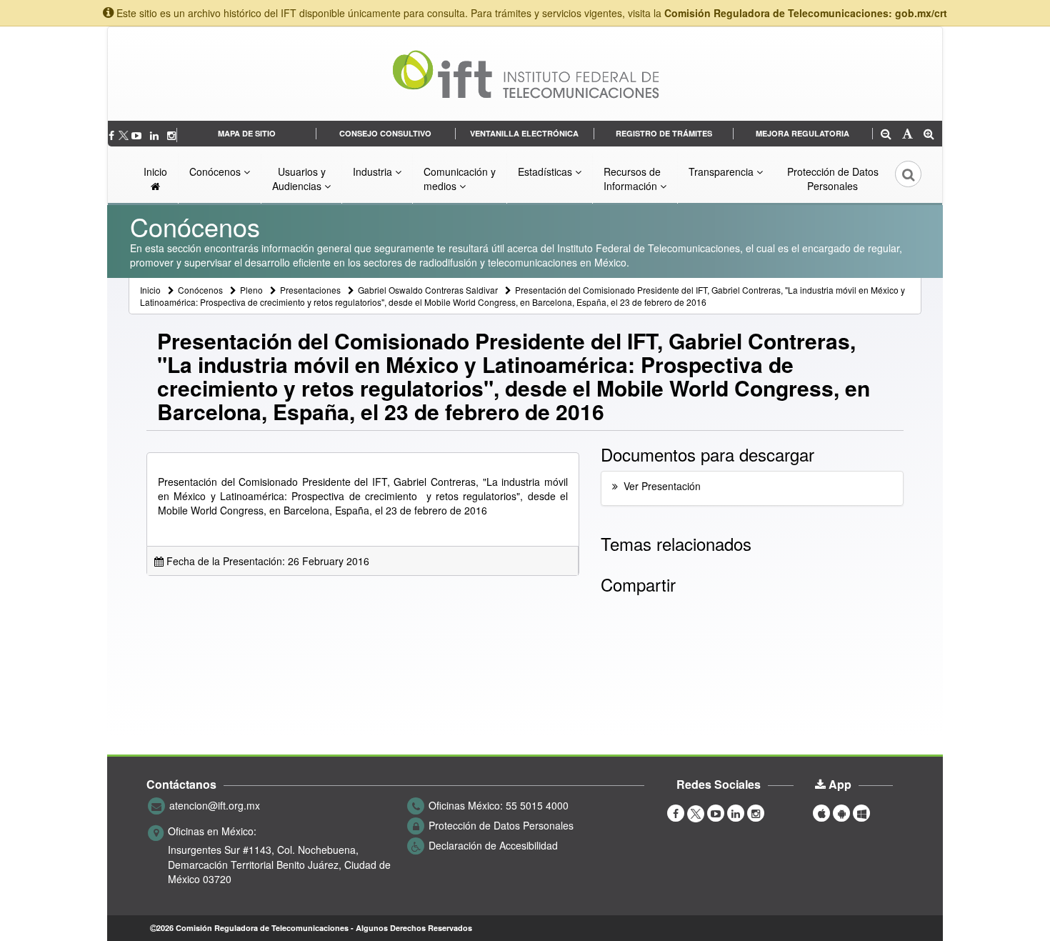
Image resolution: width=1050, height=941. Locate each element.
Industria (374, 171)
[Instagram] (171, 135)
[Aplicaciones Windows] (861, 812)
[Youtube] (137, 135)
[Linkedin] (155, 135)
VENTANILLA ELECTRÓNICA (524, 133)
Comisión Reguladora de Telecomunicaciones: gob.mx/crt (805, 13)
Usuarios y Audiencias (299, 178)
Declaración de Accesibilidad (493, 845)
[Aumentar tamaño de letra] (929, 134)
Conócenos (216, 171)
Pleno (251, 290)
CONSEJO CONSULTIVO (385, 133)
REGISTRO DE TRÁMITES (664, 133)
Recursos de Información (632, 178)
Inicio (155, 171)
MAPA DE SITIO (247, 133)
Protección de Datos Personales (833, 178)
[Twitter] (124, 135)
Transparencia (722, 171)
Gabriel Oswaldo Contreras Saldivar (428, 290)
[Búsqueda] (898, 179)
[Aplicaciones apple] (821, 812)
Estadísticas (546, 171)
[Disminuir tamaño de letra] (886, 134)
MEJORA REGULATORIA (802, 133)
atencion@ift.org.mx (214, 805)
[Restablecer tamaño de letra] (907, 134)
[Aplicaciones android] (841, 812)
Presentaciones (310, 290)
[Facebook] (113, 135)
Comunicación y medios (460, 178)
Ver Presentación (662, 486)
